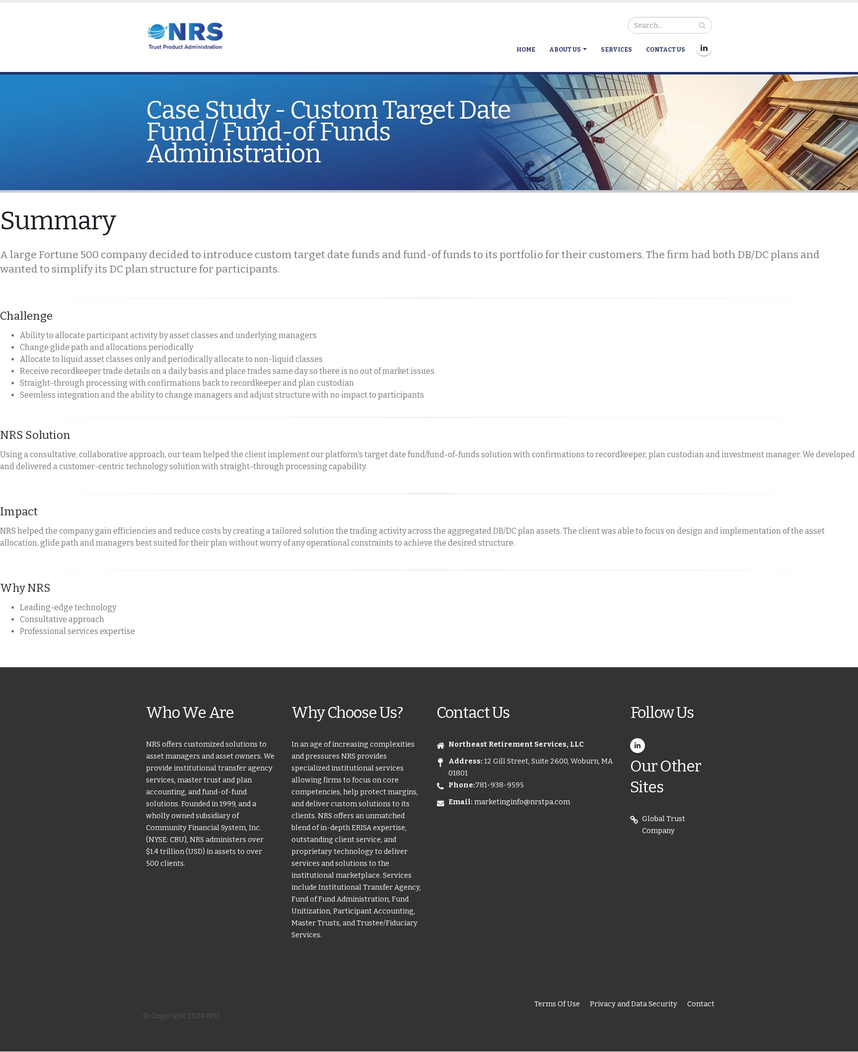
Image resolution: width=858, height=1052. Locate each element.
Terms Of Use (557, 1004)
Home (525, 49)
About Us (565, 49)
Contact (701, 1004)
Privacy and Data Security (633, 1004)
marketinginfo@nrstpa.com (522, 802)
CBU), (180, 840)
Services (616, 49)
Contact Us (665, 49)
